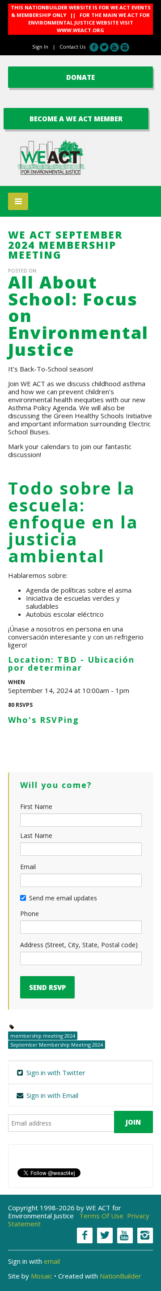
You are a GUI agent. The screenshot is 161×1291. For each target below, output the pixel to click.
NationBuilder (120, 1275)
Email (28, 866)
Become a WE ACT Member (76, 118)
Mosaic (41, 1275)
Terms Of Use (101, 1215)
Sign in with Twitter (55, 1072)
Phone (29, 913)
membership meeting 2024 (42, 1035)
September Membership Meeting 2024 (56, 1044)
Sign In (40, 46)
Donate (80, 77)
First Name (36, 806)
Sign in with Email (51, 1095)
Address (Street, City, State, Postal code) (79, 944)
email (52, 1261)
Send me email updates (63, 898)
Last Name (36, 835)
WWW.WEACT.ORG (80, 30)
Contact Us (72, 46)
